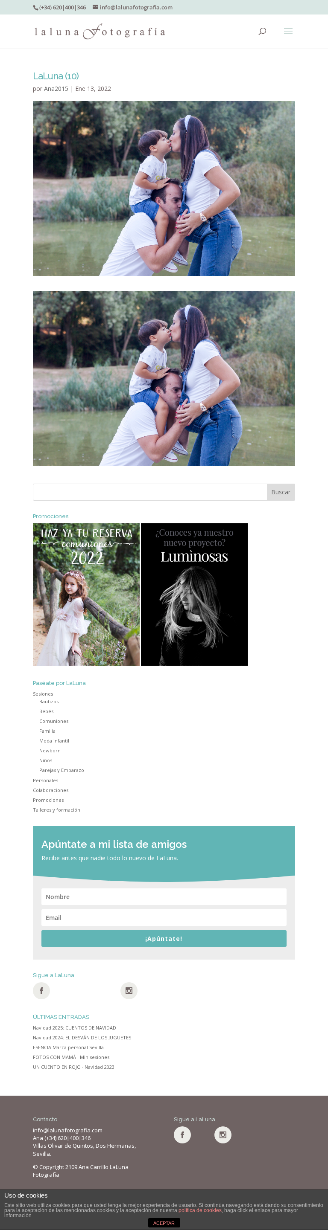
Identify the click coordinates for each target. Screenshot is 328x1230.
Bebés (46, 711)
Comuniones (53, 721)
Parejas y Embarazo (61, 770)
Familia (47, 731)
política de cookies (200, 1210)
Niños (45, 760)
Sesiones (43, 693)
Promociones (48, 800)
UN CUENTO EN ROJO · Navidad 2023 (73, 1067)
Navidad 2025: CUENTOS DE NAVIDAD (74, 1027)
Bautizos (49, 701)
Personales (45, 780)
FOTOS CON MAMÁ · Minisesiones (71, 1057)
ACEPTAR (164, 1223)
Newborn (50, 750)
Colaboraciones (50, 790)
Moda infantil (54, 740)
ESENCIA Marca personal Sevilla (68, 1047)
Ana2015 (56, 88)
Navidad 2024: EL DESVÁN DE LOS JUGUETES (82, 1037)
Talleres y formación (56, 809)
